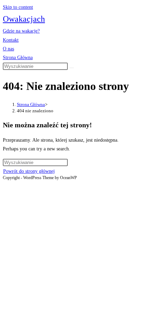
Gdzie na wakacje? (21, 31)
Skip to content (18, 7)
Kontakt (11, 40)
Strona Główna (18, 57)
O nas (8, 48)
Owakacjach (24, 18)
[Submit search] (71, 68)
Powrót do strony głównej (29, 171)
